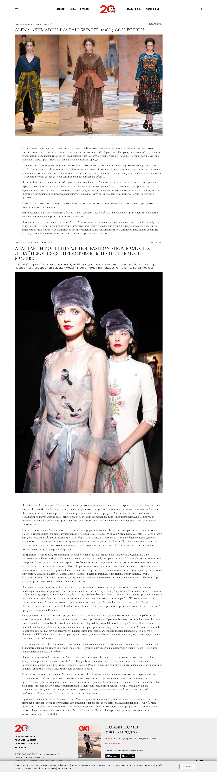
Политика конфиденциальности (30, 757)
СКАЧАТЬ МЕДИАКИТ (26, 736)
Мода (73, 9)
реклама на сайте (25, 740)
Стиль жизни (133, 9)
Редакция (20, 747)
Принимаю (187, 766)
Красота (85, 9)
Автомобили (153, 9)
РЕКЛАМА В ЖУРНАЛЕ (26, 744)
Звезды (61, 9)
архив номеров (112, 743)
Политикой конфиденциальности (57, 768)
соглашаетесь (24, 768)
